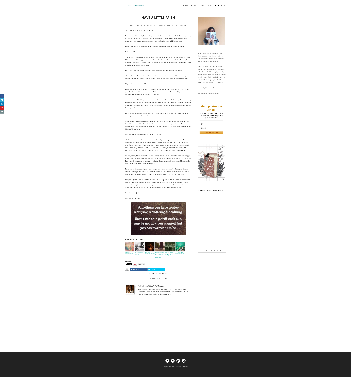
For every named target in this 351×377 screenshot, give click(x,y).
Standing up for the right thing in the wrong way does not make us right (159, 255)
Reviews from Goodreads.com (223, 240)
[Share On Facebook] (2, 96)
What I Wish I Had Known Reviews (211, 191)
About (192, 5)
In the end (127, 252)
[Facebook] (167, 361)
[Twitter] (173, 361)
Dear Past (147, 252)
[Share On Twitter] (2, 100)
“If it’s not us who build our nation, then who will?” (169, 254)
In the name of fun (179, 252)
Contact (210, 5)
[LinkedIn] (178, 361)
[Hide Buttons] (1, 115)
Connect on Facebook (211, 250)
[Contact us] (2, 112)
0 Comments (169, 25)
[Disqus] (158, 324)
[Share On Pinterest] (2, 108)
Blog (185, 5)
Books (201, 5)
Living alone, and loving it (139, 253)
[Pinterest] (163, 273)
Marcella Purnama (155, 25)
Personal (182, 25)
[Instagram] (184, 361)
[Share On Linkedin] (2, 104)
